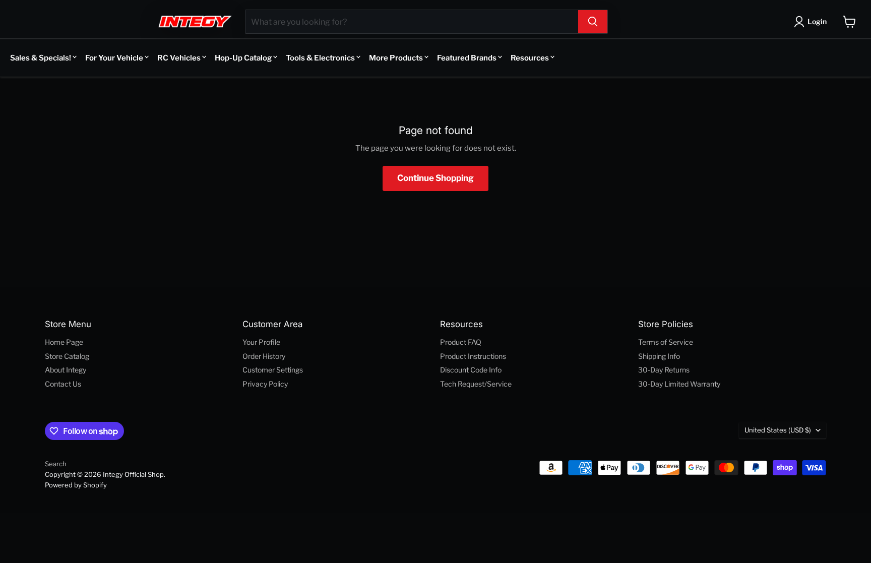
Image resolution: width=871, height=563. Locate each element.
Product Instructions (473, 356)
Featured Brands (466, 57)
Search (56, 464)
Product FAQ (460, 342)
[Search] (592, 21)
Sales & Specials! (40, 57)
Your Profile (261, 342)
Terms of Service (665, 342)
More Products (396, 57)
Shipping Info (659, 356)
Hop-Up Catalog (243, 57)
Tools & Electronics (320, 57)
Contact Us (63, 384)
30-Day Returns (664, 369)
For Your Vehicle (114, 57)
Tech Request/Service (476, 384)
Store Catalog (67, 356)
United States (777, 430)
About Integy (65, 369)
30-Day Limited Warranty (679, 384)
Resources (530, 57)
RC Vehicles (179, 57)
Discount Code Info (471, 369)
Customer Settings (272, 369)
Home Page (64, 342)
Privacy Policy (265, 384)
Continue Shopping (435, 178)
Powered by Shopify (76, 485)
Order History (263, 356)
